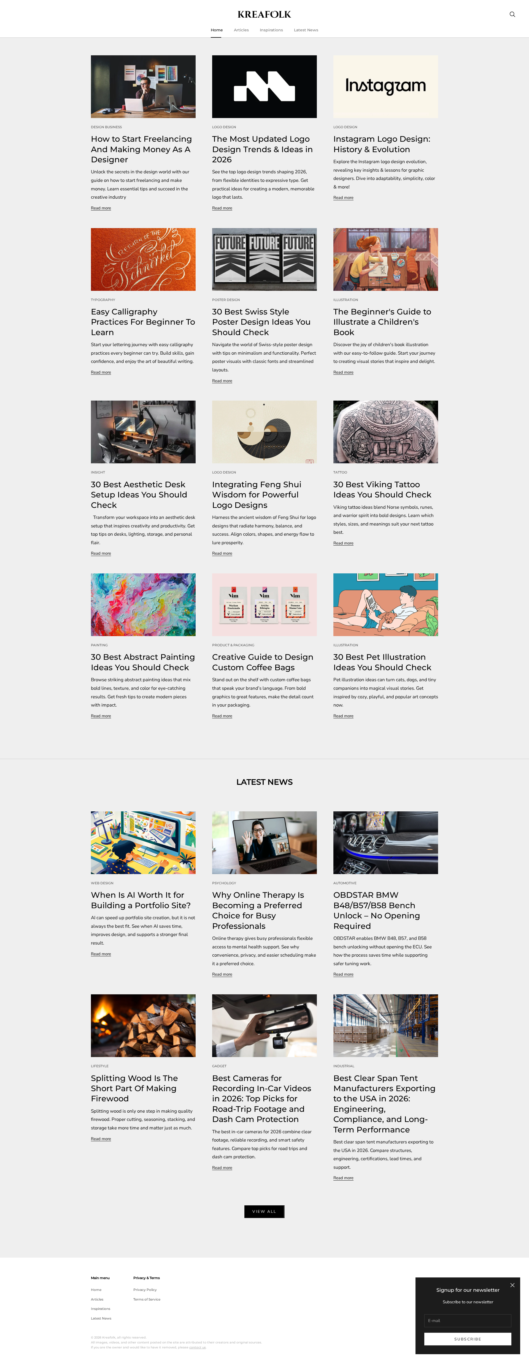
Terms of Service (146, 1299)
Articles (241, 30)
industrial (343, 1066)
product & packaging (233, 645)
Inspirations (271, 30)
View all (264, 1211)
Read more (101, 208)
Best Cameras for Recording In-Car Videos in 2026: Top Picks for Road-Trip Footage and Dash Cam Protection (261, 1098)
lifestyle (100, 1066)
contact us (197, 1347)
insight (98, 472)
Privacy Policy (145, 1290)
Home (217, 30)
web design (102, 883)
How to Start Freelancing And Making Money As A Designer (141, 149)
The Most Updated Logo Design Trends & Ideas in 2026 (262, 149)
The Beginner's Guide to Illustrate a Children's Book (382, 322)
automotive (345, 883)
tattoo (340, 472)
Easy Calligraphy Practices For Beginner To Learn (143, 322)
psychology (224, 883)
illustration (345, 300)
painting (99, 645)
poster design (226, 300)
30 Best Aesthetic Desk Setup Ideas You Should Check (139, 495)
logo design (224, 127)
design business (106, 127)
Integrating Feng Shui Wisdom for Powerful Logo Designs (256, 495)
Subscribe (468, 1339)
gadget (219, 1066)
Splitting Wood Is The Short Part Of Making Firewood (134, 1088)
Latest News (306, 30)
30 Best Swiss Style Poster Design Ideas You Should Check (261, 322)
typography (103, 300)
